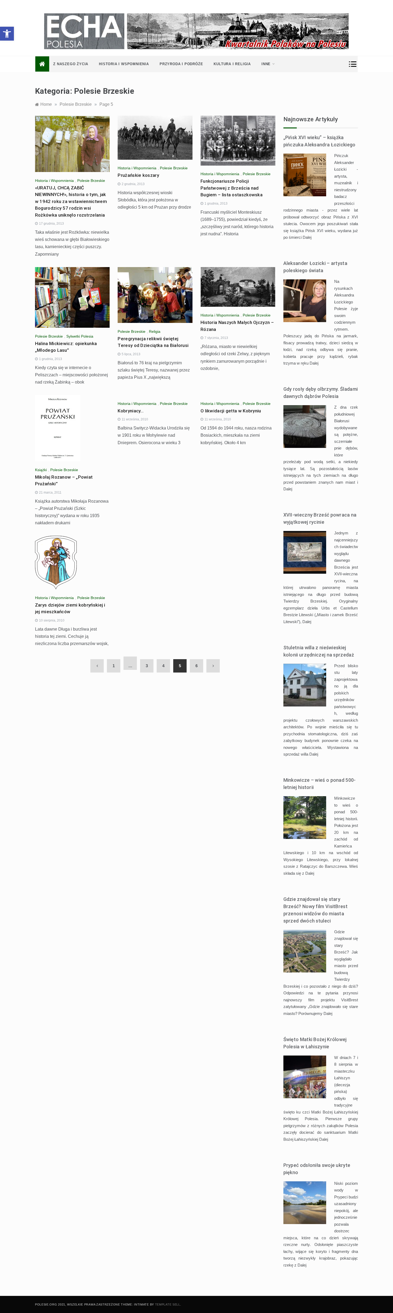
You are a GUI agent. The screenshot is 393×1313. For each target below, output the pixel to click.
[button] (7, 34)
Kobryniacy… (131, 410)
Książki (41, 470)
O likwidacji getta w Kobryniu (231, 410)
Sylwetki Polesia (79, 336)
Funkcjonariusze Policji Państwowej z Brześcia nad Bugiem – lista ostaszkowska (232, 187)
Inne (266, 64)
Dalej (307, 237)
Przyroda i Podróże (181, 64)
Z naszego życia (70, 64)
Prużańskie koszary (138, 175)
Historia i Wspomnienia (124, 64)
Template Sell (167, 1304)
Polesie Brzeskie (91, 180)
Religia (154, 331)
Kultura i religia (232, 64)
